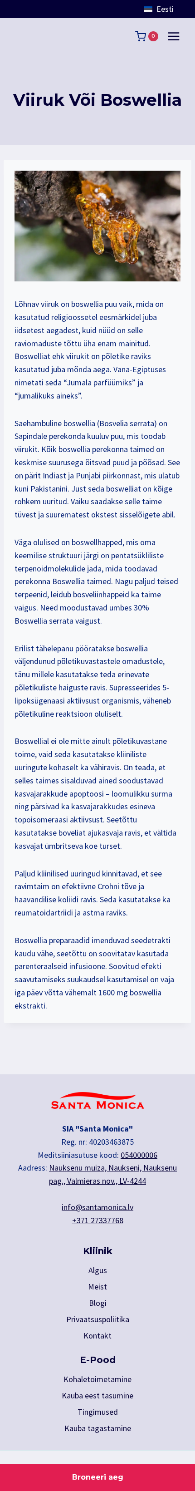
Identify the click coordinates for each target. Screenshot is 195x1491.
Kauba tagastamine (97, 1428)
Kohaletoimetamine (97, 1379)
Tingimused (98, 1412)
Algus (97, 1270)
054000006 (139, 1155)
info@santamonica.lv (97, 1207)
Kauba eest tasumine (97, 1395)
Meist (97, 1286)
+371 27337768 (97, 1220)
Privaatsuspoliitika (97, 1319)
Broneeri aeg (97, 1477)
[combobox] (168, 9)
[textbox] (168, 9)
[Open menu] (173, 36)
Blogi (98, 1303)
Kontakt (97, 1335)
